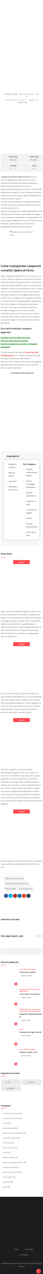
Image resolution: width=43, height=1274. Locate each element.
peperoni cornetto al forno (14, 878)
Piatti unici (7, 1143)
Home (7, 76)
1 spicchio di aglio (31, 502)
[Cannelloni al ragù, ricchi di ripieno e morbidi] (9, 1037)
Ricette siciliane (30, 969)
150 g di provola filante (32, 525)
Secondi (34, 76)
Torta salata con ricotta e (29, 994)
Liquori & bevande (9, 1128)
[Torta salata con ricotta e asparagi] (9, 997)
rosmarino (13, 481)
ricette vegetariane (25, 889)
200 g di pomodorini (30, 494)
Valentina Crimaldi (27, 94)
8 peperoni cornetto (13, 465)
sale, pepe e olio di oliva (13, 488)
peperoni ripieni (10, 889)
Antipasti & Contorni (27, 989)
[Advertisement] (21, 22)
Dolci (21, 1049)
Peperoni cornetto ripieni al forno (16, 884)
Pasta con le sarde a (27, 972)
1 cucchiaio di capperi (31, 511)
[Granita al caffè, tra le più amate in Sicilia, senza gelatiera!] (9, 1057)
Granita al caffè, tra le (28, 1052)
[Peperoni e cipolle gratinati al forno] (9, 1017)
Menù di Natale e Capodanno (13, 1133)
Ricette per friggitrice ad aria (13, 1162)
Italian (37, 100)
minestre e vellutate (10, 1138)
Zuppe (5, 1187)
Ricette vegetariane (20, 76)
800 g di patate (12, 474)
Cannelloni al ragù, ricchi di (30, 1032)
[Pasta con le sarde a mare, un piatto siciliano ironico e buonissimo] (9, 977)
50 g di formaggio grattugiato (30, 484)
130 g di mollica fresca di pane (31, 472)
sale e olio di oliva (31, 533)
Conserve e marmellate (11, 1118)
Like (37, 94)
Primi (21, 969)
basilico (29, 518)
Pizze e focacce (8, 1148)
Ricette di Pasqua (9, 1157)
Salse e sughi (7, 1177)
